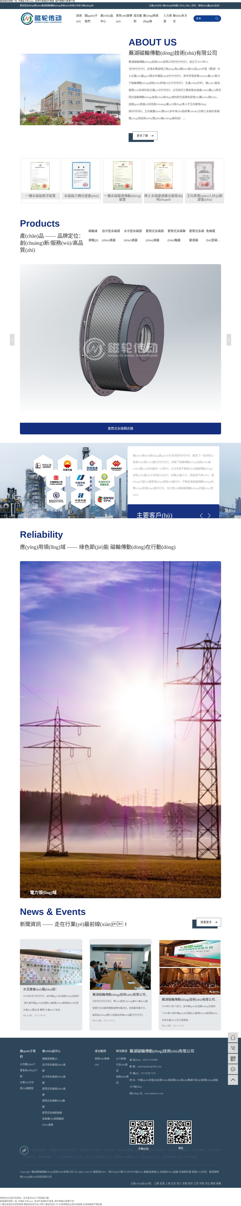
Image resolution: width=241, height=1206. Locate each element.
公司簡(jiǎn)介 (27, 1064)
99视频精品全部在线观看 (70, 1204)
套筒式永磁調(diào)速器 (155, 235)
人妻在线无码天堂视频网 (11, 1204)
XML (188, 5)
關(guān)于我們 (91, 18)
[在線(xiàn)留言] (233, 1069)
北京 (173, 1183)
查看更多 (206, 922)
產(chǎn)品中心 (106, 18)
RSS (182, 5)
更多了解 (142, 135)
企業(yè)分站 (155, 5)
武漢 (162, 1183)
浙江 (179, 1183)
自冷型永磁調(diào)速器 (111, 235)
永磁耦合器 (44, 1157)
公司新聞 (121, 1058)
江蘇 (156, 1183)
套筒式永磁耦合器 (120, 428)
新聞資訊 (121, 1051)
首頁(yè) (79, 18)
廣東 (212, 1183)
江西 (196, 1183)
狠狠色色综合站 (31, 1204)
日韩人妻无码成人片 (48, 1204)
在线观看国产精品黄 (92, 1204)
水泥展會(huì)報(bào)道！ (40, 989)
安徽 (184, 1183)
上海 (167, 1183)
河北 (207, 1183)
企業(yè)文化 (27, 1082)
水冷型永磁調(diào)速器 (133, 235)
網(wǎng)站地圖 (170, 5)
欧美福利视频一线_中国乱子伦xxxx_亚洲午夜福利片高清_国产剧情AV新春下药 (37, 1201)
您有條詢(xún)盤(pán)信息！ (206, 5)
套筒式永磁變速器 (196, 235)
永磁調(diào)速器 (169, 1172)
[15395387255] (233, 1048)
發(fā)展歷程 (27, 1088)
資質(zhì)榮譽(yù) (124, 18)
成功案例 (138, 18)
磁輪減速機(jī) (93, 235)
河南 (201, 1183)
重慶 (218, 1183)
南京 (190, 1183)
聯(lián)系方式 (180, 18)
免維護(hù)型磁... (212, 235)
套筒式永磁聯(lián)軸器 (177, 235)
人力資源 (167, 18)
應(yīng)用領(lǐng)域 (150, 18)
